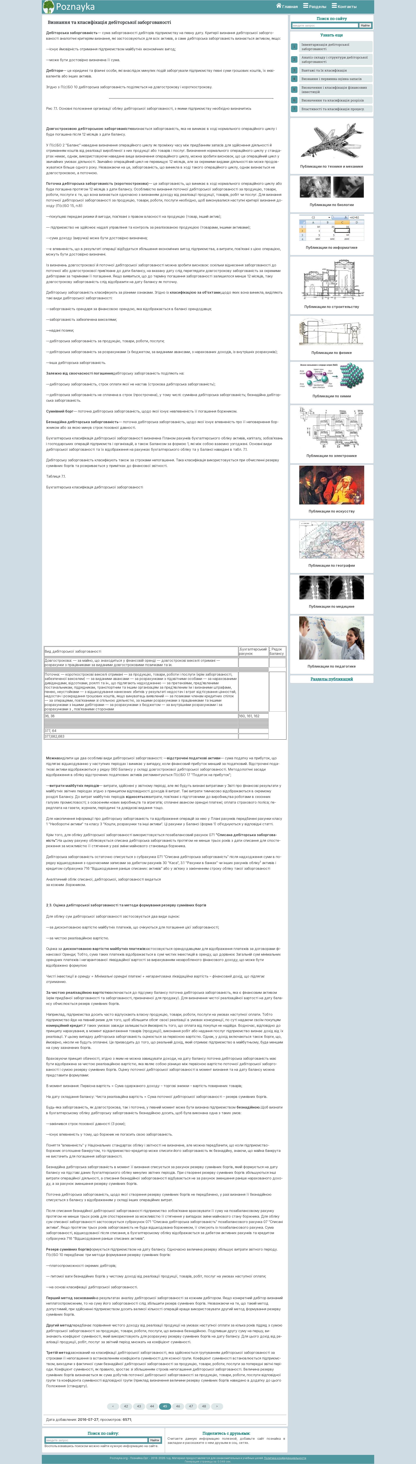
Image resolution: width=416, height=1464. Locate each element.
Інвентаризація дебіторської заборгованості (325, 46)
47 (191, 1406)
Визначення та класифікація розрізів (333, 100)
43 (139, 1406)
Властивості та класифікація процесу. (333, 109)
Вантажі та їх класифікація (324, 70)
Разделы (317, 6)
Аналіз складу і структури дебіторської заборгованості (335, 59)
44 (152, 1406)
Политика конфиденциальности (285, 1458)
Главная (290, 6)
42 (126, 1406)
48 (204, 1406)
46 (178, 1406)
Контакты (347, 6)
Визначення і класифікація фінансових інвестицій (334, 89)
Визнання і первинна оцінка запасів (332, 79)
